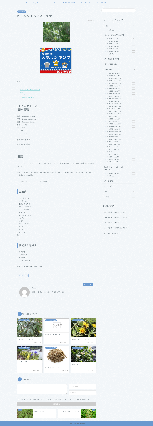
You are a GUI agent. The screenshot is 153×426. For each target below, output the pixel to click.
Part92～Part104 (120, 144)
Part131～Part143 (120, 137)
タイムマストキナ (23, 275)
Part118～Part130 (120, 139)
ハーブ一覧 (24, 3)
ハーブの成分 (101, 3)
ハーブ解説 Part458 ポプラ (114, 223)
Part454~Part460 (120, 73)
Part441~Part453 (120, 76)
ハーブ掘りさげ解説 (119, 59)
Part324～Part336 (120, 99)
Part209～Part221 (120, 121)
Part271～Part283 (120, 109)
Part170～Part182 (120, 129)
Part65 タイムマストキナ (113, 233)
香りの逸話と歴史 (69, 3)
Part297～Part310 (120, 104)
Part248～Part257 (120, 114)
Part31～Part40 (120, 46)
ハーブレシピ (119, 186)
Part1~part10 (120, 30)
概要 (21, 92)
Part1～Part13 (120, 162)
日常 (119, 191)
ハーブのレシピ (85, 3)
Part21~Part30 (120, 49)
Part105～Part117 (120, 142)
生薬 (119, 26)
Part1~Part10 (120, 54)
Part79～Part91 (120, 147)
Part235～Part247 (120, 116)
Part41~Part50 (120, 44)
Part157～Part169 (120, 132)
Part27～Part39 (120, 157)
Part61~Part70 (21, 11)
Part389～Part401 (120, 86)
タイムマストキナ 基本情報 (30, 90)
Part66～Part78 (120, 149)
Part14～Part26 (120, 159)
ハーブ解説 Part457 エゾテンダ (115, 228)
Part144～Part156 (120, 134)
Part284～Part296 (120, 106)
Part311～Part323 (120, 101)
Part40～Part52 (120, 154)
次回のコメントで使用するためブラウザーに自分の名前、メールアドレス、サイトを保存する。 (55, 399)
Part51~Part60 (120, 41)
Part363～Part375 (120, 91)
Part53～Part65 (120, 152)
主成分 (24, 94)
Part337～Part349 (120, 96)
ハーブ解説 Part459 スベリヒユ (115, 217)
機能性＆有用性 (28, 97)
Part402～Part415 (120, 83)
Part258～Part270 (120, 111)
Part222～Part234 (120, 119)
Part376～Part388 (120, 88)
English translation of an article (45, 3)
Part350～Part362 (120, 93)
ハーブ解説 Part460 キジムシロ (115, 212)
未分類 (119, 197)
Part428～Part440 (120, 78)
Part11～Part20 (120, 51)
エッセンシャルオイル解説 (119, 35)
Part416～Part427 (120, 81)
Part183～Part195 (120, 126)
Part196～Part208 (120, 124)
